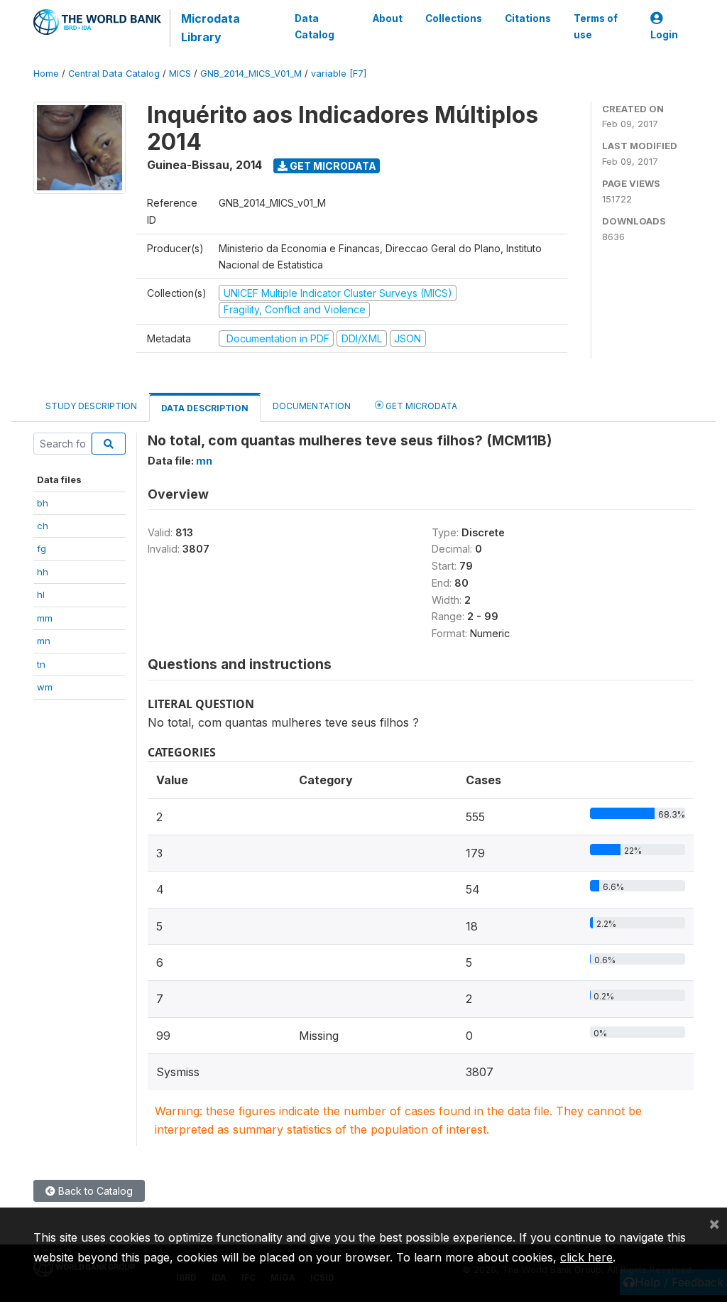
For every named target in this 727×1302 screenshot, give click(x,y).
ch (42, 525)
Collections (453, 18)
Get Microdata (332, 166)
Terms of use (596, 26)
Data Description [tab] (204, 408)
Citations (528, 18)
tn (41, 664)
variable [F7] (338, 73)
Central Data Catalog (114, 73)
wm (45, 687)
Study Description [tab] (91, 406)
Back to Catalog (94, 1191)
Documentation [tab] (312, 406)
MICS (180, 73)
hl (41, 594)
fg (41, 548)
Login (664, 34)
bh (42, 503)
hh (42, 571)
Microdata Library (210, 27)
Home (46, 73)
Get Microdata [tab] (420, 406)
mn (43, 640)
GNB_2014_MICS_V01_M (251, 73)
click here (586, 1257)
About (388, 18)
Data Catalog (314, 26)
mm (45, 618)
